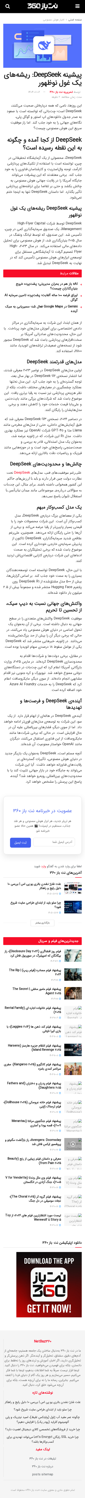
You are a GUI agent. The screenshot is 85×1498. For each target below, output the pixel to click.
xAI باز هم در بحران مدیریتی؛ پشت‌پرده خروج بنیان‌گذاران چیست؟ (47, 286)
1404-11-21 (55, 961)
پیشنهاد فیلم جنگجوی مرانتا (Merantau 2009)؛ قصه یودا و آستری (36, 1123)
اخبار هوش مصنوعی (53, 20)
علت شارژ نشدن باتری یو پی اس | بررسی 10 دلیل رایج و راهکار (34, 886)
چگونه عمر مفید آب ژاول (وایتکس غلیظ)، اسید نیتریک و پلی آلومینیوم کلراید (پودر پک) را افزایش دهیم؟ (42, 1419)
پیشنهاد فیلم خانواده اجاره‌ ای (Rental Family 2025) (33, 1010)
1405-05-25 (53, 894)
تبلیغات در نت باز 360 (42, 1458)
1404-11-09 (54, 1018)
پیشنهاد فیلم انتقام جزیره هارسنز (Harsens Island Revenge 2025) (34, 1047)
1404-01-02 (34, 92)
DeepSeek (22, 472)
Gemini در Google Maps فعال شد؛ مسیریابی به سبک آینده (41, 309)
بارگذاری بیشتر (42, 923)
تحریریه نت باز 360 (61, 92)
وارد (43, 866)
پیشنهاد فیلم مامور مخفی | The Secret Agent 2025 (36, 991)
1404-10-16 (54, 1169)
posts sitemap (42, 1474)
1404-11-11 (55, 980)
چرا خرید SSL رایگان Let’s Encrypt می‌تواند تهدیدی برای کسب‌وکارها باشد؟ (43, 1439)
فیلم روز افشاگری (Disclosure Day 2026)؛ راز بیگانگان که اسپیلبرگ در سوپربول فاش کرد (33, 953)
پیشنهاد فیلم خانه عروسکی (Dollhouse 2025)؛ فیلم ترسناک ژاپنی (32, 1104)
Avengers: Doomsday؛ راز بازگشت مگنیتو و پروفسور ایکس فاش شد (33, 1142)
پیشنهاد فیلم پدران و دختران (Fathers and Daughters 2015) (34, 1085)
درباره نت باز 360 (42, 1466)
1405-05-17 (53, 912)
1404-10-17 (54, 1093)
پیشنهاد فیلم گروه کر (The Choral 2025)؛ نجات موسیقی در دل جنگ (35, 1198)
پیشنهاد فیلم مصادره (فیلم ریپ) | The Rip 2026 (35, 972)
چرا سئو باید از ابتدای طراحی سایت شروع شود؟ (35, 904)
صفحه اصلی (75, 20)
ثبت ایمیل (20, 843)
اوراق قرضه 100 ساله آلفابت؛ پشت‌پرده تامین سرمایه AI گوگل (41, 297)
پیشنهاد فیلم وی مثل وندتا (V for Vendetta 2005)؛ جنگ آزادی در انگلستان (33, 1179)
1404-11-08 (54, 1036)
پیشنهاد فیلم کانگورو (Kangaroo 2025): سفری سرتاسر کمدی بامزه (32, 1066)
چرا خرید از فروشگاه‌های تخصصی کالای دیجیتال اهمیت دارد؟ (42, 1429)
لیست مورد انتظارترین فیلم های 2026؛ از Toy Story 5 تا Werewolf (33, 1217)
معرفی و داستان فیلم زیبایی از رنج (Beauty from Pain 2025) (34, 1160)
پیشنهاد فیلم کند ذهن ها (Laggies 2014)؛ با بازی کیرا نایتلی (34, 1028)
